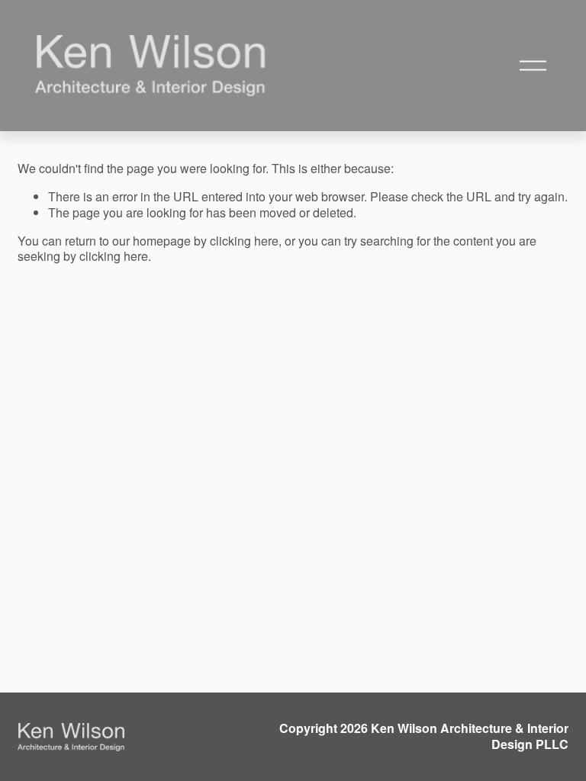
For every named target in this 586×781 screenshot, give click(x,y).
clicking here (244, 240)
